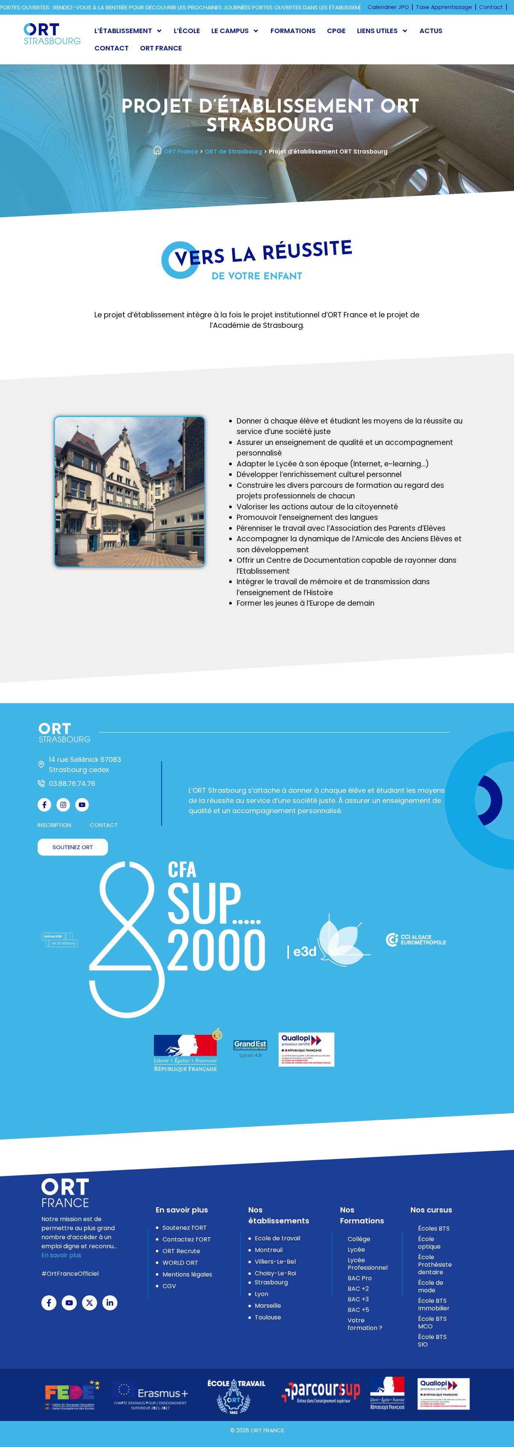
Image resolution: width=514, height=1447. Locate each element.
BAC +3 (358, 1299)
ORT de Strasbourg (233, 151)
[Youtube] (82, 805)
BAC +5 (358, 1309)
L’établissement (123, 30)
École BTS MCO (432, 1322)
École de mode (430, 1286)
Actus (431, 30)
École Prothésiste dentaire (435, 1264)
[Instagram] (63, 805)
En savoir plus (61, 1255)
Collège (359, 1239)
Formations (293, 30)
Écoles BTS (434, 1228)
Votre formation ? (365, 1324)
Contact (111, 48)
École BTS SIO (432, 1341)
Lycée (356, 1249)
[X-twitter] (89, 1302)
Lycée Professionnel (368, 1264)
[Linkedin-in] (109, 1302)
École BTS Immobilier (434, 1304)
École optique (429, 1243)
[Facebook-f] (44, 805)
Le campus (230, 30)
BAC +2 (358, 1288)
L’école (187, 30)
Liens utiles (377, 30)
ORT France (161, 48)
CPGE (336, 30)
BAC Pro (360, 1278)
